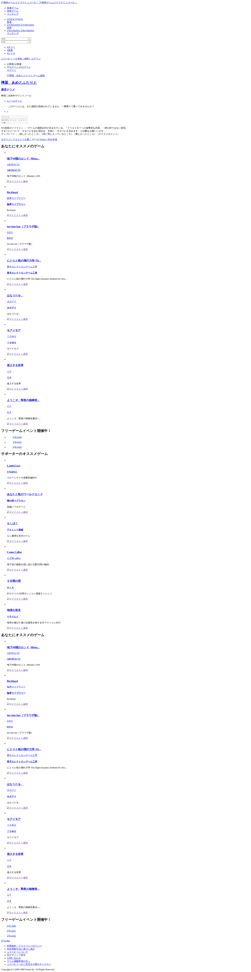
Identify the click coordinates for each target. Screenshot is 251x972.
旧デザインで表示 (16, 955)
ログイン (36, 58)
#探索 (10, 50)
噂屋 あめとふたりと (19, 82)
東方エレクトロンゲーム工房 (22, 266)
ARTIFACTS (13, 164)
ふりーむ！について (17, 952)
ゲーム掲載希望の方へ (18, 961)
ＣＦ (9, 406)
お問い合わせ (14, 958)
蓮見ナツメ (8, 89)
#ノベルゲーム (14, 101)
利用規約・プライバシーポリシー (24, 946)
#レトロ (11, 53)
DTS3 (10, 232)
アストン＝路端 (15, 529)
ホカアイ (11, 301)
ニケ (9, 371)
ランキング (13, 14)
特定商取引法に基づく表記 (21, 949)
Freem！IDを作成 (48, 139)
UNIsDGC (12, 472)
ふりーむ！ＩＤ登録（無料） (16, 58)
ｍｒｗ (10, 587)
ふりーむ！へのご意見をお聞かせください (29, 964)
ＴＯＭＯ (11, 336)
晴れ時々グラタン (16, 500)
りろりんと (13, 616)
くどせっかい (14, 558)
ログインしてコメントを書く (16, 139)
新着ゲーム (13, 8)
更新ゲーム (13, 11)
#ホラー (11, 47)
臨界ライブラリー (16, 198)
